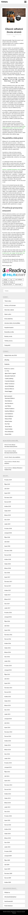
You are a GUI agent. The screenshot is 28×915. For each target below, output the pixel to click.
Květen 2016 (7, 643)
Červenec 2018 (8, 550)
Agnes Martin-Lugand (10, 373)
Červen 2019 (7, 502)
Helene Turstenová (9, 383)
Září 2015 (6, 678)
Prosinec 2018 (8, 528)
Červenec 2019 (8, 497)
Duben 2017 (7, 594)
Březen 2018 (7, 568)
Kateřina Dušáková (9, 408)
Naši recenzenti (8, 396)
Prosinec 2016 (8, 612)
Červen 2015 (7, 692)
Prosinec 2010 (8, 816)
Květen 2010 (7, 829)
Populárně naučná (8, 327)
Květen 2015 (7, 696)
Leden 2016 (7, 661)
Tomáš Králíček (8, 429)
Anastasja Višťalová (10, 398)
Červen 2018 (7, 555)
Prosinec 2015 (8, 665)
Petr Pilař (7, 424)
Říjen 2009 (7, 860)
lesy (11, 279)
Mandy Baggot (8, 391)
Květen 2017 (7, 590)
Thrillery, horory (8, 340)
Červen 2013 (7, 789)
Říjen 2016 (7, 621)
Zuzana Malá (8, 434)
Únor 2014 (7, 754)
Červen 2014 (7, 736)
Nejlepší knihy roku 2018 (10, 355)
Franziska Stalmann (9, 381)
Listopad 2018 (8, 533)
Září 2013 (6, 776)
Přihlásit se (7, 892)
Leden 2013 (7, 807)
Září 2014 (6, 723)
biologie (5, 279)
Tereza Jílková (8, 426)
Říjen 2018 (7, 537)
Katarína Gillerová (9, 388)
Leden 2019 (7, 524)
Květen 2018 (7, 559)
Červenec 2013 (8, 785)
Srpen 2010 (7, 820)
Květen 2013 (7, 793)
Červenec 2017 (8, 581)
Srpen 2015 (7, 683)
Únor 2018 (7, 572)
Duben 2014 (7, 745)
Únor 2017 (7, 603)
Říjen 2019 (7, 484)
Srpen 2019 (7, 493)
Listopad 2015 (8, 670)
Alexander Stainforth (10, 376)
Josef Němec (8, 406)
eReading (6, 359)
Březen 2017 (7, 599)
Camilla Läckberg (9, 378)
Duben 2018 (7, 564)
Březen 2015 (7, 705)
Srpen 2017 (7, 577)
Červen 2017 (7, 586)
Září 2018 (6, 541)
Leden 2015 (7, 714)
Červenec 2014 (8, 732)
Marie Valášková (9, 416)
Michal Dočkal (8, 421)
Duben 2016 (7, 648)
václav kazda (18, 284)
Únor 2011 (7, 811)
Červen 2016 (7, 639)
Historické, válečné (9, 309)
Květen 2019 (7, 506)
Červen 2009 (7, 877)
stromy (11, 282)
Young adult (7, 345)
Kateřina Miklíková (9, 411)
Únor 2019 (7, 519)
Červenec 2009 (8, 873)
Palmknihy (6, 364)
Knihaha (4, 2)
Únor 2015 (7, 709)
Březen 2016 (7, 652)
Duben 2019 (7, 510)
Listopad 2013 (8, 767)
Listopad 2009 (8, 855)
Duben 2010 (7, 833)
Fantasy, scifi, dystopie (10, 305)
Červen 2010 (7, 824)
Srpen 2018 (7, 546)
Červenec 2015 (8, 687)
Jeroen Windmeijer (9, 386)
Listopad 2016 (8, 617)
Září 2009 (6, 864)
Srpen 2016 (7, 630)
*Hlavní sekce (7, 301)
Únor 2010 (7, 842)
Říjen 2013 (7, 771)
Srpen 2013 (7, 780)
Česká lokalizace (8, 905)
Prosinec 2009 (8, 851)
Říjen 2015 (7, 674)
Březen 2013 (7, 802)
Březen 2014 (7, 749)
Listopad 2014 (8, 718)
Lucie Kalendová (9, 413)
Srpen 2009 (7, 869)
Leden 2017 (7, 608)
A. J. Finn (7, 370)
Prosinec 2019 (8, 479)
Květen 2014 (7, 740)
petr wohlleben (18, 279)
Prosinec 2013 (8, 762)
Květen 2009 (7, 882)
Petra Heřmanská (9, 431)
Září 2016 (6, 625)
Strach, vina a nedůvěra (14, 457)
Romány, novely (8, 336)
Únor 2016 (7, 656)
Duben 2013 (7, 798)
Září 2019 (6, 488)
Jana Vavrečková (9, 403)
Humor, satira (7, 314)
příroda (5, 282)
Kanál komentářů (8, 901)
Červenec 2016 (8, 634)
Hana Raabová (8, 401)
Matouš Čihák (8, 418)
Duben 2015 (7, 701)
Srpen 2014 (7, 727)
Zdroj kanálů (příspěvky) (10, 896)
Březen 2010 (7, 838)
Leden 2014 (7, 758)
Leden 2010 (7, 847)
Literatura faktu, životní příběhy (12, 323)
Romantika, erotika (9, 332)
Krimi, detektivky (8, 318)
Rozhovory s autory (9, 368)
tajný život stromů (8, 284)
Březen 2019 (7, 515)
